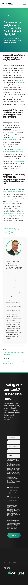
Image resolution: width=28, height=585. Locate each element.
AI (17, 228)
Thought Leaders (8, 228)
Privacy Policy (10, 515)
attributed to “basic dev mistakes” (13, 192)
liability (12, 232)
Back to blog (7, 16)
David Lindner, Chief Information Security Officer (13, 39)
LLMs (5, 232)
